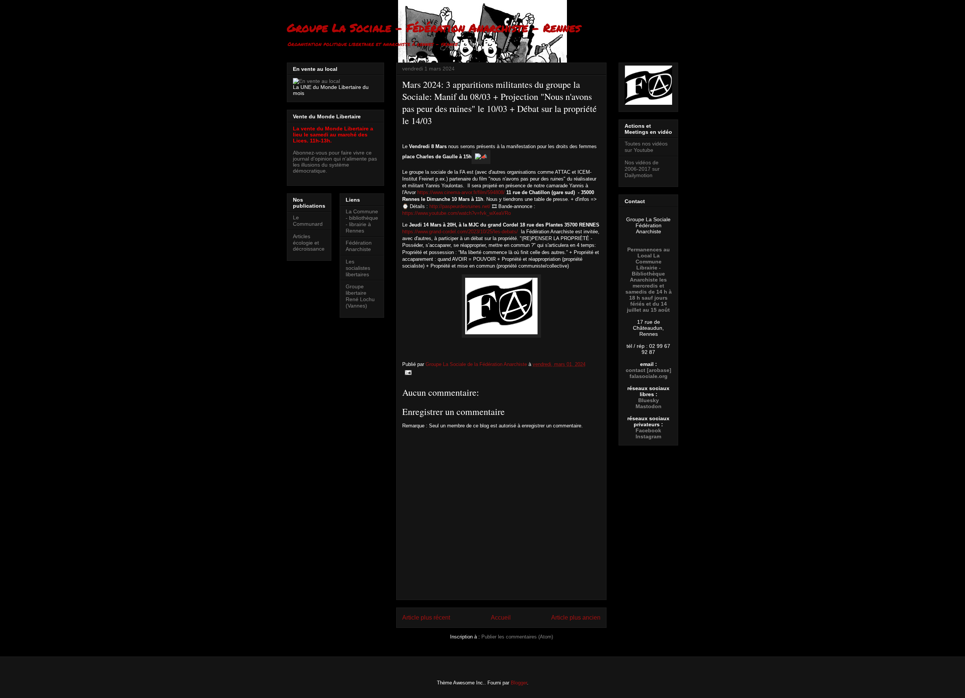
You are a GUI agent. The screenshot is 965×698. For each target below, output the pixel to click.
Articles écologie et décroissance (309, 242)
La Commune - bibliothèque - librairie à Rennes (362, 220)
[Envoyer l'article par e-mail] (407, 372)
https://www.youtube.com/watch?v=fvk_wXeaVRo (456, 213)
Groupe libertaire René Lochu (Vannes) (360, 295)
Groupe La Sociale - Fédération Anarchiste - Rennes (434, 28)
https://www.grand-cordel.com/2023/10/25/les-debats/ (460, 231)
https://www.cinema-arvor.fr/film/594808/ (461, 192)
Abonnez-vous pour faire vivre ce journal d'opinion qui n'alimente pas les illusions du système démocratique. (335, 162)
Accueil (501, 617)
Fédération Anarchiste (359, 246)
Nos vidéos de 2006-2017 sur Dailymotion (642, 168)
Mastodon (649, 406)
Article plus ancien (575, 617)
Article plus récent (426, 617)
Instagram (648, 436)
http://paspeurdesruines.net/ (459, 206)
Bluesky (648, 400)
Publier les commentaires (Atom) (517, 637)
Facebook (648, 430)
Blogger (519, 683)
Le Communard (308, 220)
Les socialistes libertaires (358, 268)
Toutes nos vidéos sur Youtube (646, 147)
